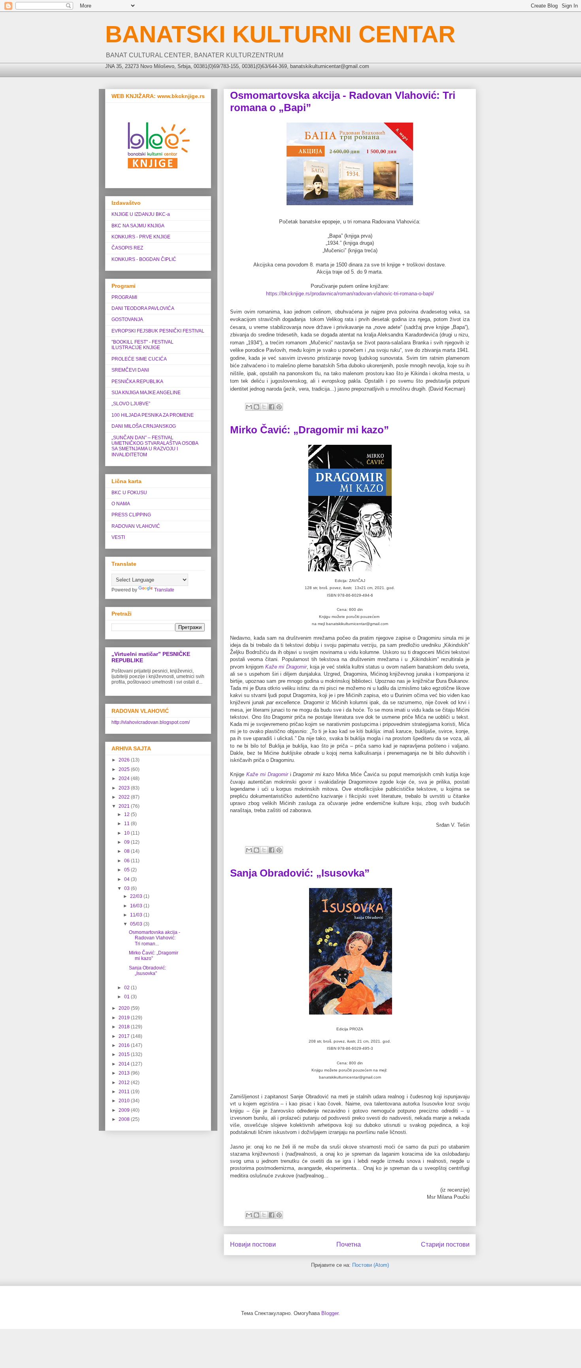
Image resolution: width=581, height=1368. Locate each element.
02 (127, 987)
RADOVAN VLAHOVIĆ (135, 526)
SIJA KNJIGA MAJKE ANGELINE (146, 392)
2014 (125, 1064)
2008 (125, 1119)
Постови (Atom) (370, 1265)
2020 (125, 1008)
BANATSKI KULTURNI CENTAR (280, 34)
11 (127, 823)
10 (127, 833)
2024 (125, 778)
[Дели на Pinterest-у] (279, 407)
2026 (125, 760)
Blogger (329, 1313)
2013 (125, 1073)
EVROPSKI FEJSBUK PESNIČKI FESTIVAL (157, 331)
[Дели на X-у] (264, 407)
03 (127, 888)
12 (127, 814)
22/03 (136, 896)
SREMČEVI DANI (130, 370)
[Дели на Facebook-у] (271, 407)
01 (127, 997)
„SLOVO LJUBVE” (130, 403)
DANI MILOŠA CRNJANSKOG (143, 426)
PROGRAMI (124, 297)
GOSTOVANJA (127, 319)
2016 (125, 1045)
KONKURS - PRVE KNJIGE (140, 237)
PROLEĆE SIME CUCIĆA (139, 359)
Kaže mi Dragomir (285, 667)
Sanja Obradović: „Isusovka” (300, 873)
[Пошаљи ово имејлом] (249, 407)
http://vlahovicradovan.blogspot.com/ (150, 722)
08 (127, 851)
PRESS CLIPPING (131, 515)
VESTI (118, 537)
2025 (125, 769)
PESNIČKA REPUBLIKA (137, 381)
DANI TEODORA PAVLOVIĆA (142, 308)
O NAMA (120, 503)
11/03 (136, 915)
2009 (125, 1110)
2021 (125, 806)
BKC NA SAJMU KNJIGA (137, 226)
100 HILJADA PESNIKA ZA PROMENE (152, 415)
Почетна (348, 1244)
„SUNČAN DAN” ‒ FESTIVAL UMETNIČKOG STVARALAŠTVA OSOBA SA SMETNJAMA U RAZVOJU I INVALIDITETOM (154, 446)
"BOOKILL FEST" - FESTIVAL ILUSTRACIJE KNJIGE (142, 344)
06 (127, 861)
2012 (125, 1082)
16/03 (136, 906)
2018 (125, 1027)
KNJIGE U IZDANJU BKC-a (140, 214)
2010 (125, 1100)
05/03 (136, 924)
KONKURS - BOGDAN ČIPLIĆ (143, 259)
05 (127, 870)
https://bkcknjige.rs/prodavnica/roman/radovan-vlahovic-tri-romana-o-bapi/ (350, 294)
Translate (164, 590)
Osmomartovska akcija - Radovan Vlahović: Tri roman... (154, 938)
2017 (125, 1036)
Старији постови (445, 1244)
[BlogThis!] (256, 407)
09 (127, 842)
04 (127, 879)
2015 (125, 1054)
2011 (125, 1091)
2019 (125, 1017)
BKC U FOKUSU (129, 492)
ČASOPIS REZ (127, 248)
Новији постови (253, 1244)
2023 (125, 788)
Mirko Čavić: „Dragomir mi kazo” (309, 430)
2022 (125, 797)
